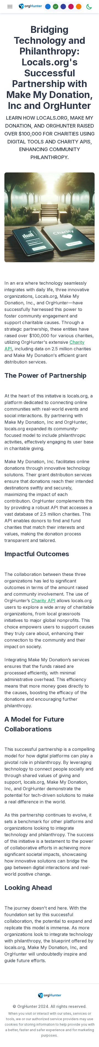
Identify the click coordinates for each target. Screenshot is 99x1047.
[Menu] (9, 6)
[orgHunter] (30, 6)
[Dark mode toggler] (89, 6)
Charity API (43, 600)
